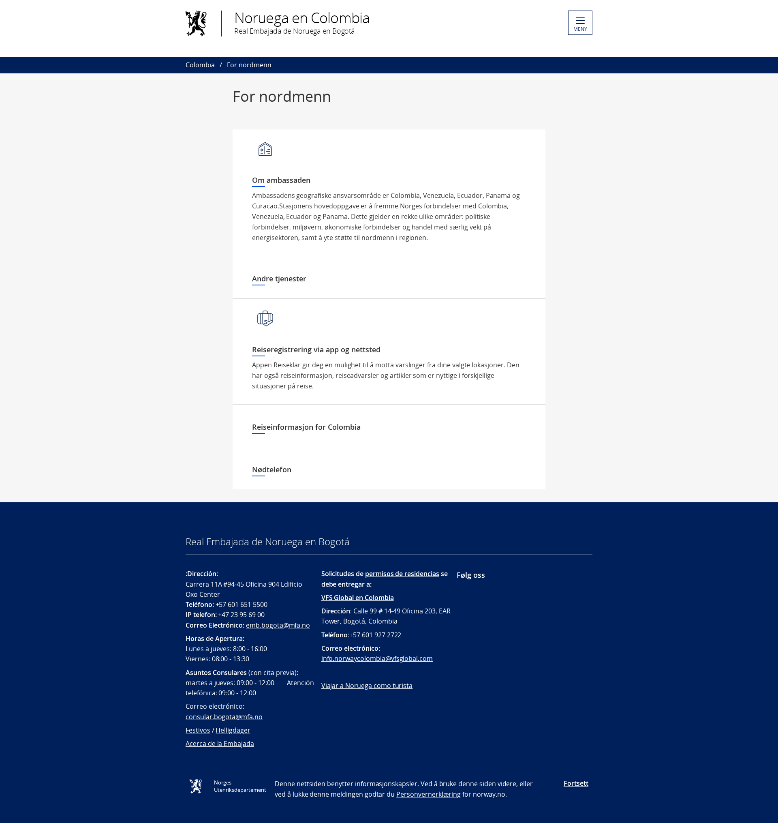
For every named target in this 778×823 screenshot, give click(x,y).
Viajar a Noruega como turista (367, 685)
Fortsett (576, 783)
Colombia (200, 64)
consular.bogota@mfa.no (224, 716)
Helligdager (233, 730)
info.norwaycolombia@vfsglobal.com (377, 658)
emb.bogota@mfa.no (278, 625)
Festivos (198, 730)
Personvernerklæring (428, 794)
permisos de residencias (402, 573)
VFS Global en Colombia (357, 597)
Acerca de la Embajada (220, 743)
